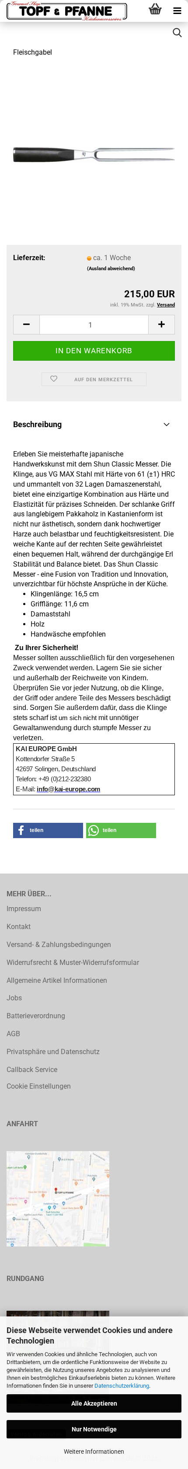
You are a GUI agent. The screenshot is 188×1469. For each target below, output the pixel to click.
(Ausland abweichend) (111, 269)
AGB (13, 1034)
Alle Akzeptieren (94, 1403)
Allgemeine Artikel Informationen (57, 980)
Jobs (14, 998)
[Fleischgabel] (94, 130)
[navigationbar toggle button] (177, 11)
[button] (26, 324)
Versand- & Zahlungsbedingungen (59, 944)
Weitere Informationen (94, 1451)
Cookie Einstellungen (39, 1086)
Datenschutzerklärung (121, 1385)
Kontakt (19, 926)
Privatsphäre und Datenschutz (53, 1052)
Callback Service (32, 1069)
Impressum (24, 909)
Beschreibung (37, 424)
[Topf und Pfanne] (65, 11)
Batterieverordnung (36, 1016)
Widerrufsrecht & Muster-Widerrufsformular (73, 962)
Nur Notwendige (94, 1429)
